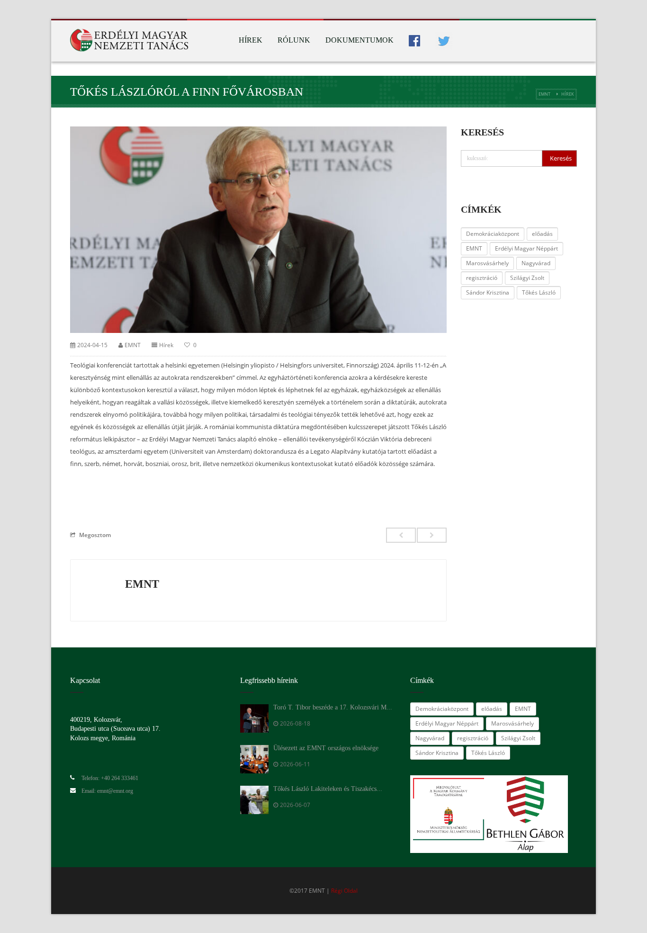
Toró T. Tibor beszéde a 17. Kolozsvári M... (332, 707)
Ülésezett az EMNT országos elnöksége (325, 748)
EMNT (544, 94)
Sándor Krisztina (487, 292)
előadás (542, 234)
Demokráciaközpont (492, 234)
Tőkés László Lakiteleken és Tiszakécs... (327, 788)
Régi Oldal (344, 891)
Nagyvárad (535, 263)
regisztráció (481, 278)
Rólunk (294, 40)
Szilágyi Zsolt (527, 278)
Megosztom (95, 534)
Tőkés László (539, 292)
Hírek (250, 40)
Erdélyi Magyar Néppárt (526, 248)
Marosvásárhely (487, 263)
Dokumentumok (359, 40)
